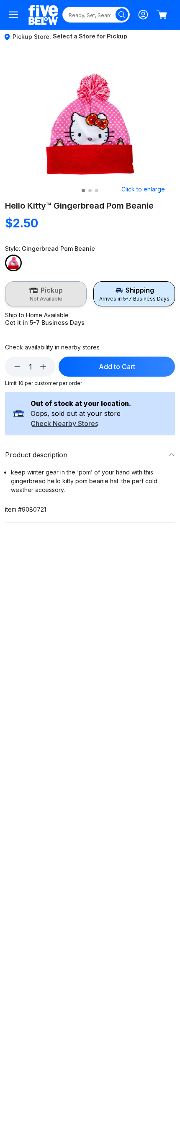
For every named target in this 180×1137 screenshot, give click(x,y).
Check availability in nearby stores (52, 347)
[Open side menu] (13, 14)
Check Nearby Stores (64, 424)
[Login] (143, 14)
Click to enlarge (143, 189)
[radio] (46, 293)
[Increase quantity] (43, 366)
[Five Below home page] (43, 15)
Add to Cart (117, 366)
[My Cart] (161, 14)
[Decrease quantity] (17, 366)
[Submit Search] (122, 14)
